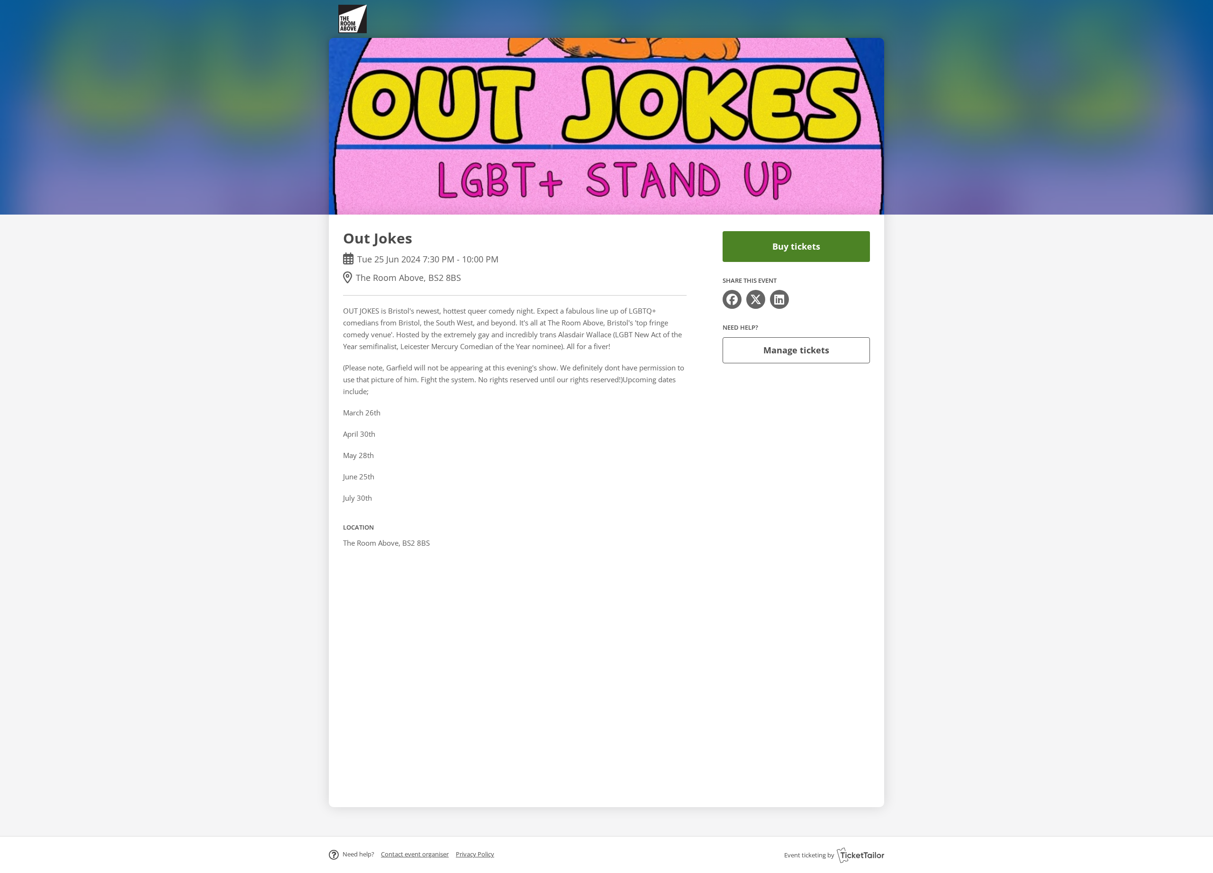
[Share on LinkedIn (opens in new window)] (779, 299)
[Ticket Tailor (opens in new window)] (860, 855)
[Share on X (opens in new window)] (755, 299)
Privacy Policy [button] (475, 854)
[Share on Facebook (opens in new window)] (732, 299)
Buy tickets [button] (796, 246)
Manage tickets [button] (796, 350)
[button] (415, 854)
